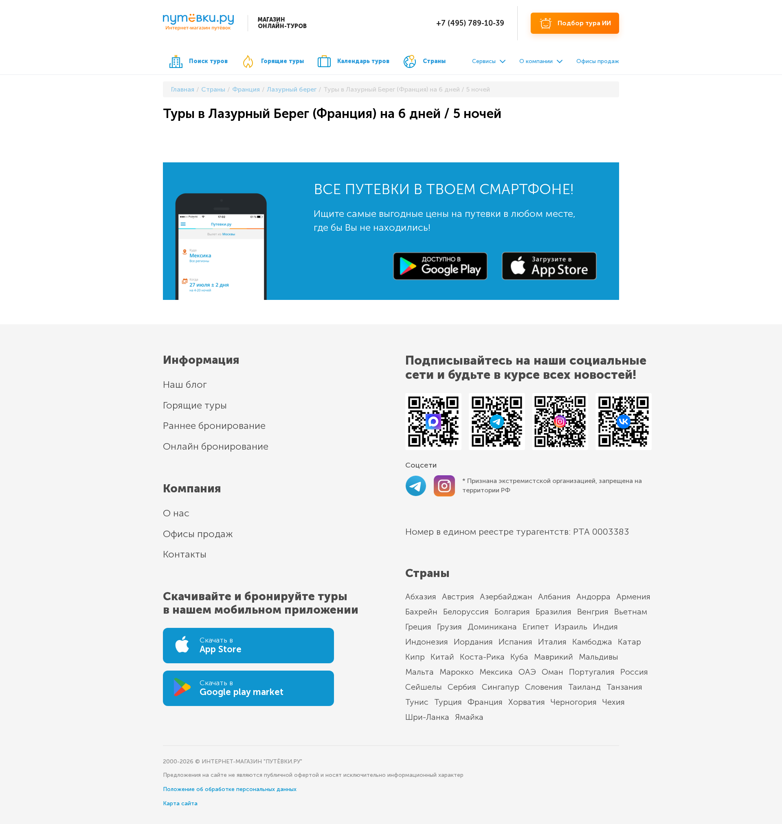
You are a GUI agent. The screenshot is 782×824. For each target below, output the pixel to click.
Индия (605, 627)
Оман (552, 672)
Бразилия (553, 611)
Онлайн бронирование (215, 446)
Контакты (184, 554)
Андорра (593, 596)
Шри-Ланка (427, 717)
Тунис (416, 702)
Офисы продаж (597, 61)
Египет (536, 627)
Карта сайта (180, 803)
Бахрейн (421, 611)
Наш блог (185, 384)
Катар (629, 642)
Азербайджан (506, 596)
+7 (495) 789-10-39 (470, 23)
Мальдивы (598, 657)
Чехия (613, 702)
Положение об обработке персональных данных (230, 789)
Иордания (473, 642)
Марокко (456, 672)
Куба (519, 657)
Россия (634, 672)
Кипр (415, 657)
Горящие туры (282, 61)
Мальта (419, 672)
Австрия (458, 596)
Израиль (571, 627)
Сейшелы (423, 687)
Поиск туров (208, 61)
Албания (554, 596)
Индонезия (426, 642)
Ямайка (469, 717)
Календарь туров (363, 61)
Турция (448, 702)
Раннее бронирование (214, 425)
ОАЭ (527, 672)
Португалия (592, 672)
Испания (515, 642)
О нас (176, 513)
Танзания (624, 687)
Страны (434, 61)
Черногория (574, 702)
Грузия (449, 627)
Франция (485, 702)
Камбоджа (592, 642)
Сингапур (500, 687)
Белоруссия (466, 611)
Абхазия (420, 596)
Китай (442, 657)
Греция (418, 627)
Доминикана (492, 627)
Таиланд (584, 687)
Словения (543, 687)
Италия (552, 642)
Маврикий (553, 657)
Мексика (496, 672)
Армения (633, 596)
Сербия (462, 687)
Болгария (512, 611)
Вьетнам (630, 611)
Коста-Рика (482, 657)
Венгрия (592, 611)
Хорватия (526, 702)
